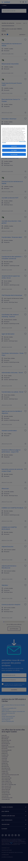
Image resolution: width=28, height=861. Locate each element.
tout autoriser (14, 154)
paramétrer (14, 146)
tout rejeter (14, 150)
